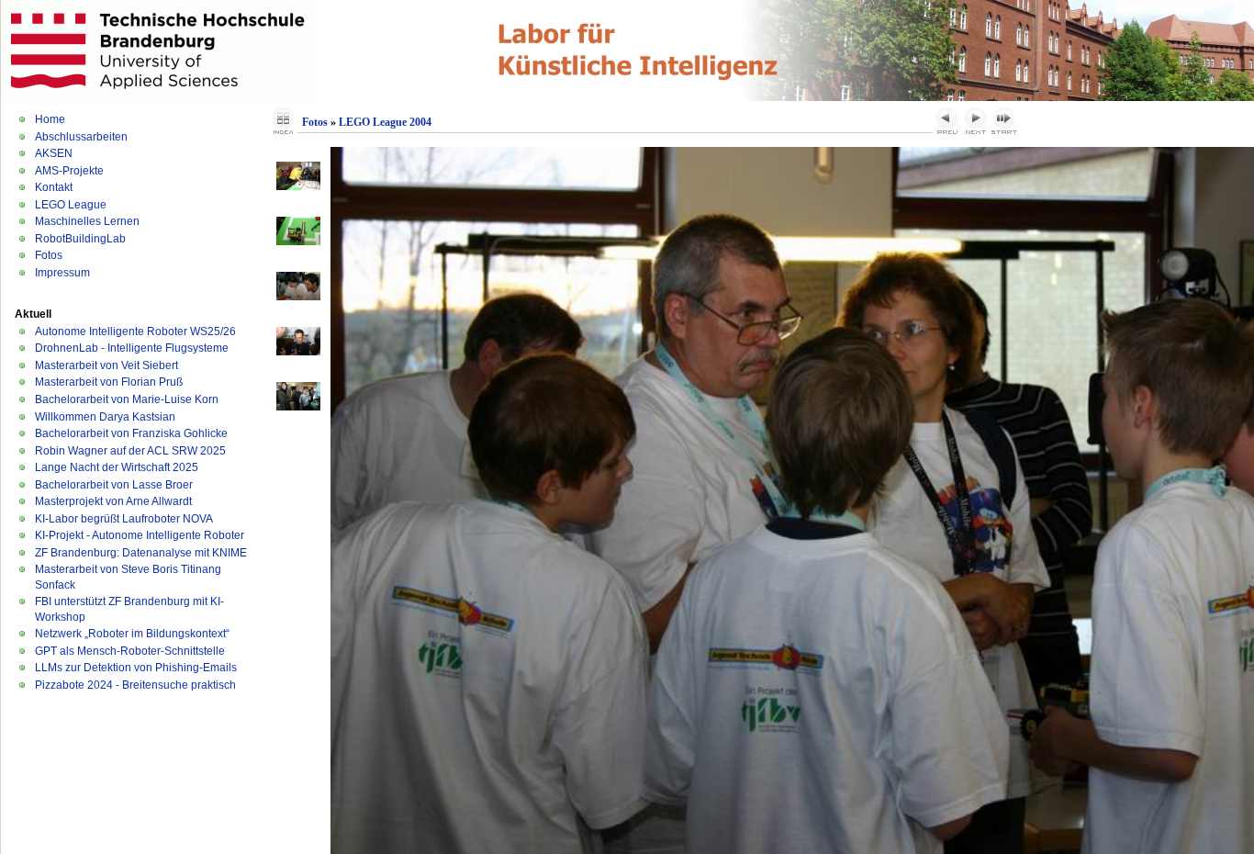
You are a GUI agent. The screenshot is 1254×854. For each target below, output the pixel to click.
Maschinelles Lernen (87, 221)
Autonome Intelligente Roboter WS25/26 (135, 331)
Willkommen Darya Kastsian (105, 416)
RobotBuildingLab (80, 238)
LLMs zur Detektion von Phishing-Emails (136, 667)
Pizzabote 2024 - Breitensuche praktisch (135, 685)
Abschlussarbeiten (81, 136)
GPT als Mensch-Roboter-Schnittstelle (130, 651)
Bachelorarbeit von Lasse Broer (114, 484)
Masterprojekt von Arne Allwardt (113, 501)
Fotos (48, 255)
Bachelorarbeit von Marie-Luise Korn (126, 399)
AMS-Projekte (69, 170)
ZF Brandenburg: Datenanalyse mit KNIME (141, 552)
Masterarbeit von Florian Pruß (109, 382)
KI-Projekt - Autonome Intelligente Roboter (139, 535)
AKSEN (54, 153)
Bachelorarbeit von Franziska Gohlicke (131, 433)
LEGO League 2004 (385, 122)
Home (50, 119)
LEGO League (70, 204)
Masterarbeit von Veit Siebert (106, 365)
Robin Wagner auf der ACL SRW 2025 (130, 450)
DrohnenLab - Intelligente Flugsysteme (132, 348)
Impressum (62, 272)
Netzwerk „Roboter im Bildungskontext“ (132, 633)
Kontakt (54, 187)
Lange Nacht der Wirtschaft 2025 (116, 467)
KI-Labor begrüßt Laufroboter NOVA (124, 518)
